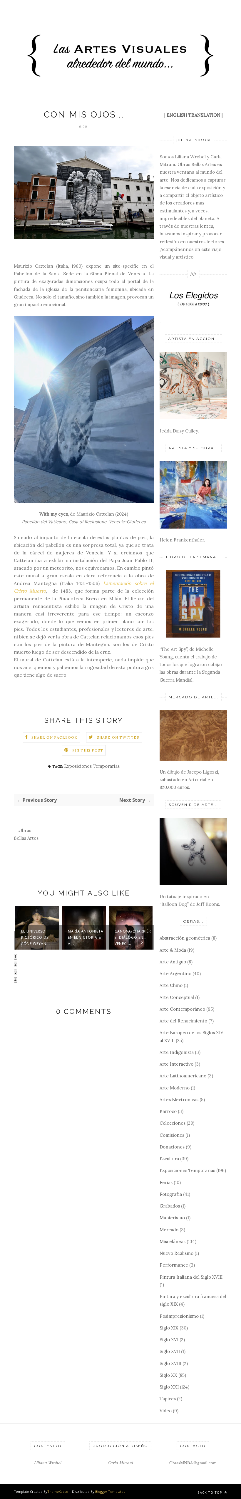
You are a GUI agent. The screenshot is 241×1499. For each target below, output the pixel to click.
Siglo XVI (169, 1339)
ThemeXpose (57, 1491)
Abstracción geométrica (185, 938)
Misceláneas (172, 1241)
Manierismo (172, 1217)
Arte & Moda (173, 950)
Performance (174, 1265)
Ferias (166, 1182)
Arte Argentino (175, 973)
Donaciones (172, 1147)
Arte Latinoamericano (183, 1076)
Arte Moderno (175, 1088)
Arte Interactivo (176, 1064)
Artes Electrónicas (179, 1099)
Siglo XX (168, 1375)
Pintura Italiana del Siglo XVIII (191, 1277)
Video (166, 1411)
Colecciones (172, 1123)
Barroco (168, 1111)
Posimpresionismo (179, 1316)
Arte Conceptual (177, 997)
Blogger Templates (110, 1491)
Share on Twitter (118, 737)
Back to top (210, 1492)
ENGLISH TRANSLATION (193, 115)
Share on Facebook (54, 737)
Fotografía (171, 1194)
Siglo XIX (169, 1328)
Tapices (168, 1398)
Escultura (169, 1158)
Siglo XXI (169, 1387)
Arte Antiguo (173, 962)
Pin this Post (87, 750)
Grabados (170, 1206)
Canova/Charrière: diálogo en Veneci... (133, 937)
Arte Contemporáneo (182, 1009)
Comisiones (172, 1135)
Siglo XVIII (170, 1363)
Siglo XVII (170, 1351)
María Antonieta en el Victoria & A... (85, 937)
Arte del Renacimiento (183, 1021)
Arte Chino (171, 985)
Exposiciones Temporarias (92, 766)
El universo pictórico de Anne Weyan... (35, 937)
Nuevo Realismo (176, 1253)
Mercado (169, 1230)
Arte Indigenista (177, 1052)
